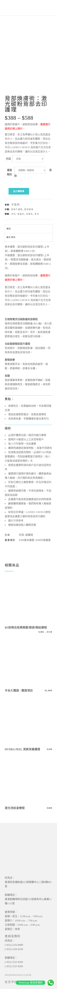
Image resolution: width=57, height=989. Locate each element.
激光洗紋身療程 (15, 808)
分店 (8, 158)
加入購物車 (18, 191)
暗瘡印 (20, 214)
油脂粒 (29, 214)
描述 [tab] (8, 229)
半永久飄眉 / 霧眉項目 (19, 690)
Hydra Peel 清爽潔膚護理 (22, 749)
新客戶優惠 (17, 209)
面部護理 (28, 209)
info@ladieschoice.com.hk (18, 974)
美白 (37, 214)
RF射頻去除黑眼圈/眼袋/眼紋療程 (26, 627)
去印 (13, 214)
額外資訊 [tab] (11, 237)
